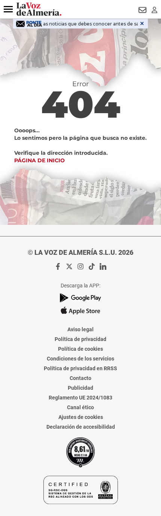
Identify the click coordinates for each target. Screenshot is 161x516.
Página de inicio (39, 160)
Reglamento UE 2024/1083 (80, 398)
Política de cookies (80, 349)
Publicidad (80, 388)
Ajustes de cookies (80, 417)
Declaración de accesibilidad (80, 427)
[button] (8, 9)
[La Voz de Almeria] (38, 9)
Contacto (80, 378)
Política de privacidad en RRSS (80, 368)
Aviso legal (80, 329)
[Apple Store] (80, 310)
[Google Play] (80, 297)
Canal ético (80, 407)
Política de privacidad (80, 339)
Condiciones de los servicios (80, 359)
